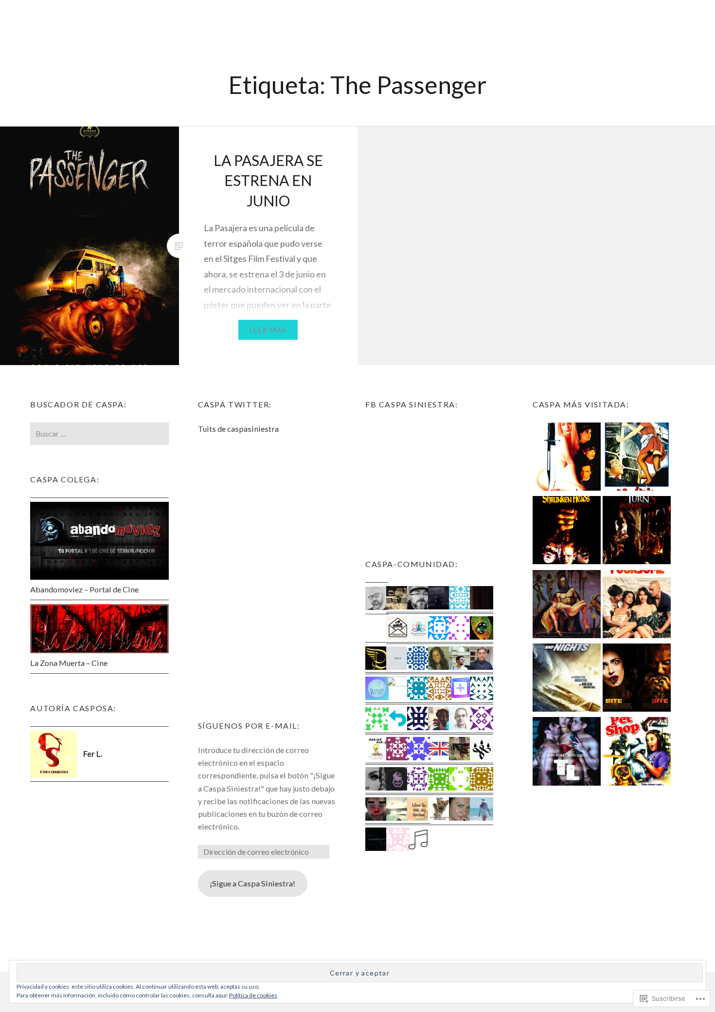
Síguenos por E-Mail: (249, 725)
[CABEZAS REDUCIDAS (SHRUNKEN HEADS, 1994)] (567, 532)
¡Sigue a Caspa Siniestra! (252, 883)
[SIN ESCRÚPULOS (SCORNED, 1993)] (567, 458)
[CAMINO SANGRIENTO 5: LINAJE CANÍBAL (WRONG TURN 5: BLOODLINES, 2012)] (637, 532)
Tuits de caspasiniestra (238, 428)
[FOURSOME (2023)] (637, 606)
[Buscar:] (99, 433)
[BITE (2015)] (637, 679)
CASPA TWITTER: (235, 404)
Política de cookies (253, 995)
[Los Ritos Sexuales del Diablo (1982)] (567, 606)
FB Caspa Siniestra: (411, 404)
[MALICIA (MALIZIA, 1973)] (637, 458)
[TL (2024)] (567, 753)
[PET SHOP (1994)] (637, 753)
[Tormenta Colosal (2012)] (567, 679)
